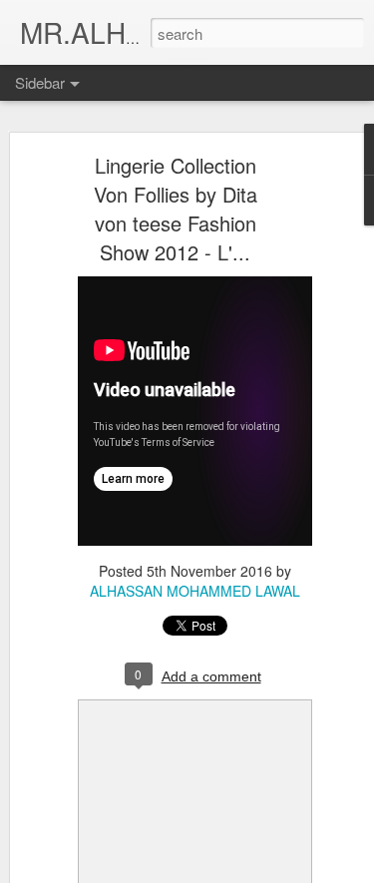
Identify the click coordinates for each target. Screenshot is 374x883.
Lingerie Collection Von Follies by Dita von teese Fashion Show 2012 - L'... (175, 208)
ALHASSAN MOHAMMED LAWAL (195, 591)
